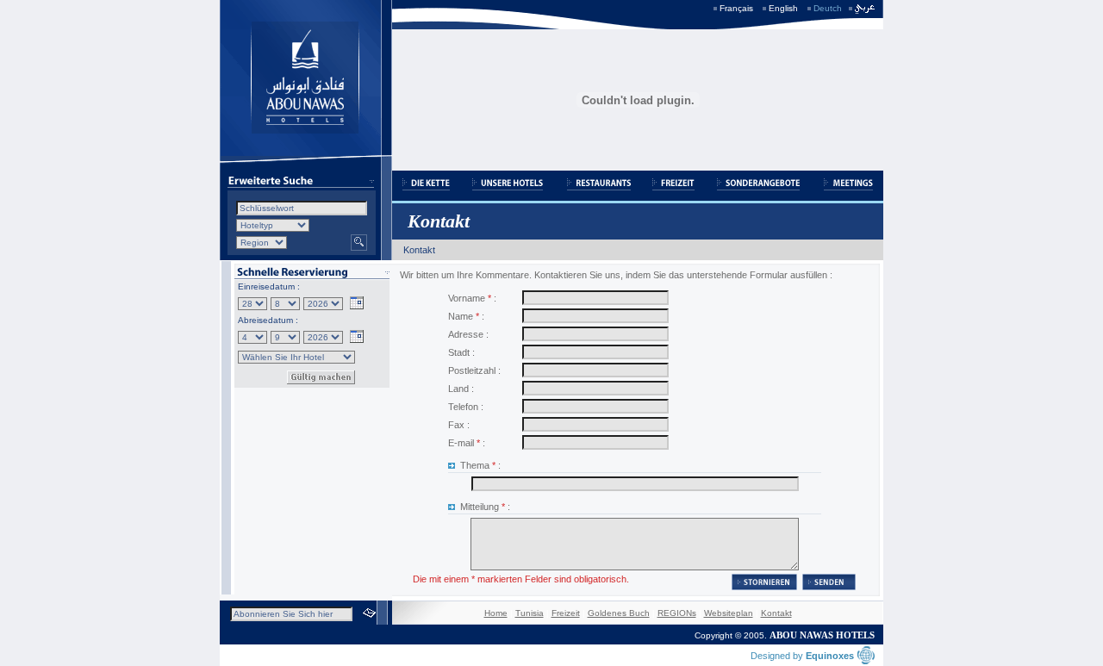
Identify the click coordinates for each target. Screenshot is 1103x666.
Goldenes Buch (619, 613)
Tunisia (529, 613)
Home (496, 613)
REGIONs (676, 613)
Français (736, 8)
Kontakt (776, 613)
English (783, 8)
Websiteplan (728, 613)
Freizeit (566, 613)
